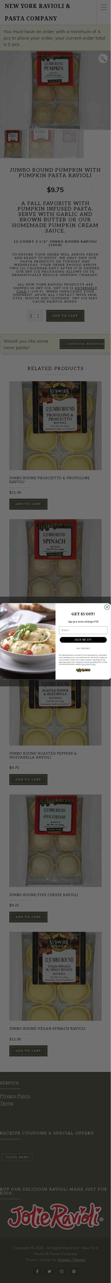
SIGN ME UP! (83, 640)
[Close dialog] (107, 607)
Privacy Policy (86, 664)
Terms (93, 664)
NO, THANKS (83, 649)
